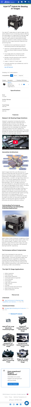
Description (10, 80)
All (11, 75)
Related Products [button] (16, 314)
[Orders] (22, 2)
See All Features (9, 67)
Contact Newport (13, 384)
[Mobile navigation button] (1, 1)
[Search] (28, 2)
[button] (27, 403)
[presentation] (15, 203)
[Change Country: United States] (27, 394)
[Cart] (25, 2)
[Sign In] (18, 2)
